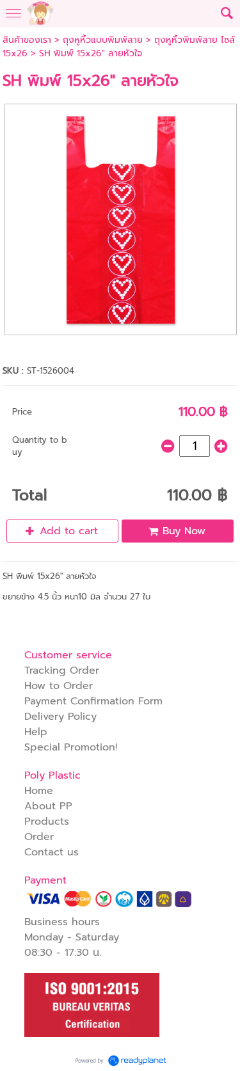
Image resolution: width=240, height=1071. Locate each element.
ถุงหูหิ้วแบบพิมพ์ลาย (103, 40)
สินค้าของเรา (27, 40)
